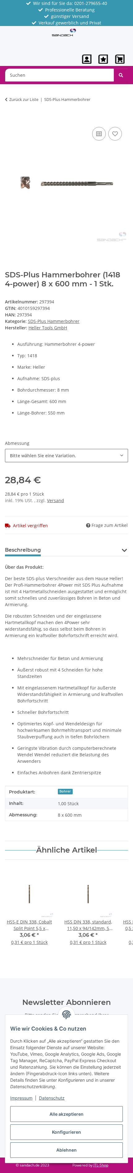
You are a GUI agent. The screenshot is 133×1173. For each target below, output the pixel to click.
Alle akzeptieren (66, 1114)
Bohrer (65, 791)
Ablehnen (66, 1150)
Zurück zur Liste (23, 99)
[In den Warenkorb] (10, 118)
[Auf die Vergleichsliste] (99, 134)
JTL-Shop (100, 1165)
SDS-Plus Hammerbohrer (53, 321)
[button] (87, 59)
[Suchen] (121, 75)
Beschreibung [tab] (23, 550)
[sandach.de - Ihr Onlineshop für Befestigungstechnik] (64, 32)
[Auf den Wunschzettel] (115, 134)
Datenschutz (52, 1098)
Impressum (21, 1098)
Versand (55, 500)
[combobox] (66, 455)
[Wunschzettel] (103, 59)
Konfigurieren (66, 1132)
